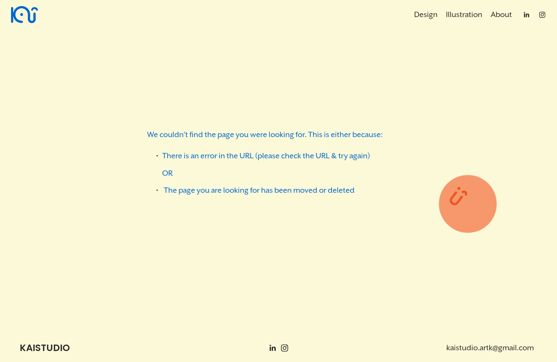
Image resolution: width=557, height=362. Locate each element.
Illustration (464, 14)
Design (426, 14)
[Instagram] (542, 15)
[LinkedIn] (526, 15)
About (501, 14)
